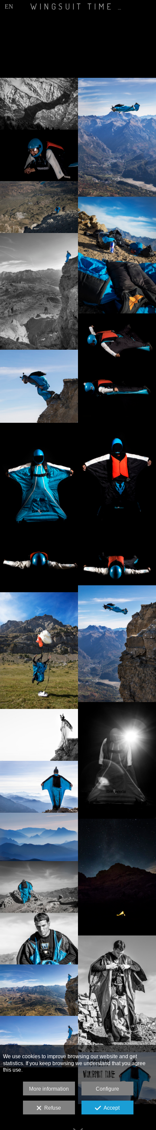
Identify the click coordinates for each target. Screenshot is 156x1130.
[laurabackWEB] (117, 475)
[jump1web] (117, 643)
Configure (107, 1089)
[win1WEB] (117, 391)
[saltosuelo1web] (39, 650)
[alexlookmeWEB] (39, 938)
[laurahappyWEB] (39, 156)
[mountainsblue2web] (39, 837)
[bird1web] (39, 787)
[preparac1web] (39, 887)
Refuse (51, 1108)
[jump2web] (117, 137)
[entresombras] (39, 104)
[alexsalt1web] (39, 990)
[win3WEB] (117, 339)
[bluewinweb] (39, 291)
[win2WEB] (39, 565)
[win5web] (117, 559)
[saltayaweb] (39, 386)
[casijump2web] (39, 1042)
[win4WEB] (39, 481)
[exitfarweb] (39, 207)
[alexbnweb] (39, 735)
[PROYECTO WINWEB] (117, 760)
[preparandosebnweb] (117, 993)
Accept (110, 1108)
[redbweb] (117, 255)
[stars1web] (117, 877)
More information (49, 1089)
